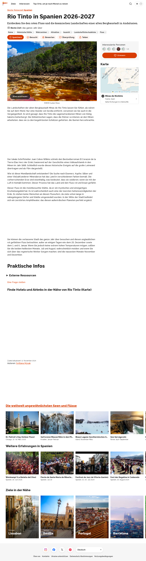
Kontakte (45, 556)
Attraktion (55, 32)
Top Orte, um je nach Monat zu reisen (50, 4)
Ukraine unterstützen (59, 556)
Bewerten (49, 37)
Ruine (10, 32)
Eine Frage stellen (16, 282)
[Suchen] (130, 3)
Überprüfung (68, 37)
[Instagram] (45, 549)
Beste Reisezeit (19, 10)
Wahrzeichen (41, 32)
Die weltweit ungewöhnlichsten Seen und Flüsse (41, 405)
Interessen (24, 4)
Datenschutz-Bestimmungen (81, 556)
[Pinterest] (70, 549)
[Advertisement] (52, 140)
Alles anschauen (20, 96)
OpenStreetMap (125, 92)
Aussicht (66, 32)
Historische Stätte (24, 32)
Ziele (13, 4)
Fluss (102, 32)
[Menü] (139, 3)
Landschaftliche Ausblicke (85, 32)
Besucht (33, 37)
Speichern (17, 37)
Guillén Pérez (55, 103)
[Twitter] (62, 549)
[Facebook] (54, 549)
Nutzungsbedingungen (103, 556)
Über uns (36, 556)
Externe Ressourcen (22, 275)
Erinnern (121, 55)
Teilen (85, 37)
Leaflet (115, 92)
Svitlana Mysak (23, 363)
